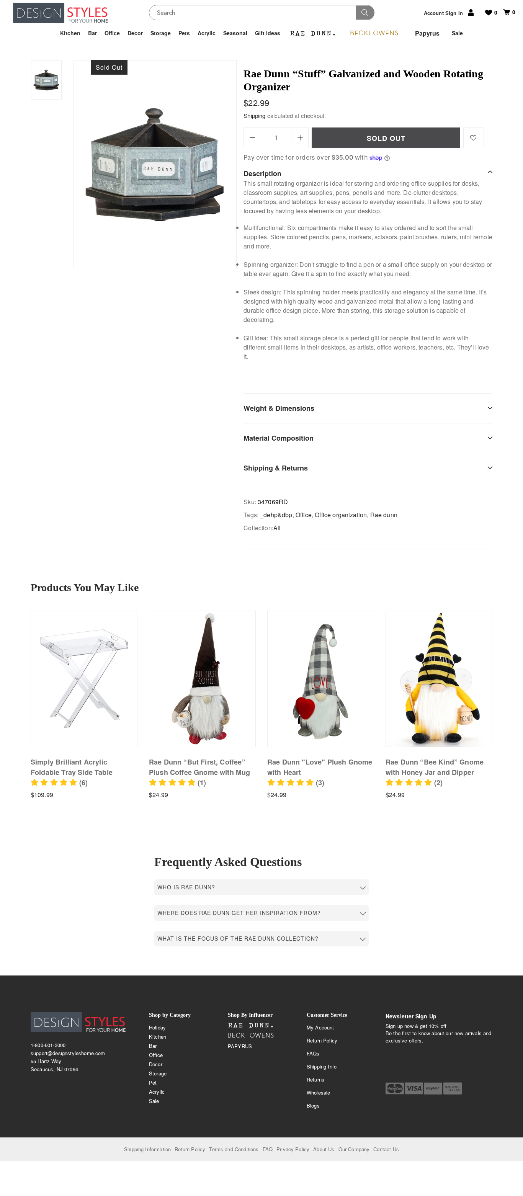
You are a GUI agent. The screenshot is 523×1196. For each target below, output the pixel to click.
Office (304, 514)
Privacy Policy (292, 1149)
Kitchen (157, 1036)
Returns (315, 1079)
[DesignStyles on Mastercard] (395, 1088)
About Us (323, 1149)
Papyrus (240, 1046)
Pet (153, 1082)
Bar (153, 1045)
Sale (154, 1101)
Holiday (157, 1027)
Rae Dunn (251, 1026)
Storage (158, 1073)
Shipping (254, 115)
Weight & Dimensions (279, 408)
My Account (320, 1027)
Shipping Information (147, 1149)
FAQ (268, 1149)
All (277, 527)
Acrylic (157, 1091)
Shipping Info (322, 1066)
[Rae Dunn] (313, 33)
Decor (155, 1064)
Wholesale (318, 1092)
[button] (59, 783)
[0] (503, 12)
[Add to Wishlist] (473, 137)
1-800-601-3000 (48, 1045)
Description (262, 173)
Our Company (354, 1149)
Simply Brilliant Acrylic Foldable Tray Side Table (72, 767)
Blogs (313, 1105)
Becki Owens (251, 1036)
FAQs (313, 1053)
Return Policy (322, 1040)
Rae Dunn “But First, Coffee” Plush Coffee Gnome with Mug (199, 767)
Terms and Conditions (233, 1149)
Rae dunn (383, 514)
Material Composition (279, 438)
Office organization (341, 514)
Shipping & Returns (276, 468)
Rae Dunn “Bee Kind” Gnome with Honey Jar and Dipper (435, 767)
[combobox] (261, 12)
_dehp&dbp (276, 514)
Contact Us (386, 1149)
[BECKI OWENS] (374, 33)
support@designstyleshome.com (68, 1053)
